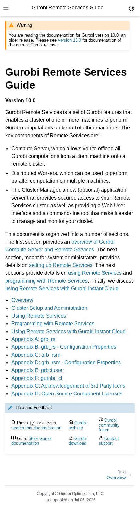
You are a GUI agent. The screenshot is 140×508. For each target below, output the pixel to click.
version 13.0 (69, 40)
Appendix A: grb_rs (33, 339)
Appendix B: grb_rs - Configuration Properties (63, 347)
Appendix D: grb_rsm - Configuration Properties (66, 362)
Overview (22, 300)
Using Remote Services (38, 316)
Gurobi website (78, 425)
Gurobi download (78, 441)
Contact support (109, 441)
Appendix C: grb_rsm (35, 354)
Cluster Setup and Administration (49, 308)
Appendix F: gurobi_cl (36, 378)
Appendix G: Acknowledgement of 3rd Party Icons (68, 386)
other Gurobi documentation (31, 441)
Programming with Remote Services (52, 323)
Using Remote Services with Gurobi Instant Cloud (68, 331)
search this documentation (36, 427)
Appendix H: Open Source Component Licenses (66, 393)
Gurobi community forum (109, 425)
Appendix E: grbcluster (37, 370)
